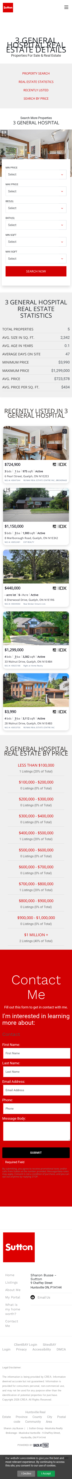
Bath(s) (10, 217)
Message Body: (14, 1118)
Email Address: (13, 1082)
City (49, 1417)
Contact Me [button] (11, 1323)
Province (21, 1417)
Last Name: (11, 1063)
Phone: (7, 1100)
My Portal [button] (12, 1297)
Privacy (21, 1349)
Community (33, 1421)
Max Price (12, 184)
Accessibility (41, 1349)
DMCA (61, 1349)
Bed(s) (9, 201)
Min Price (11, 167)
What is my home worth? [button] (12, 1309)
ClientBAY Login (25, 1344)
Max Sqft (11, 251)
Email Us (44, 1297)
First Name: (11, 1045)
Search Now (36, 271)
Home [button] (9, 1275)
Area (49, 1421)
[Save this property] (65, 431)
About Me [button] (13, 1290)
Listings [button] (11, 1282)
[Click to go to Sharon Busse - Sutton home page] (8, 7)
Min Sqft (11, 234)
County (37, 1417)
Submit (36, 1152)
